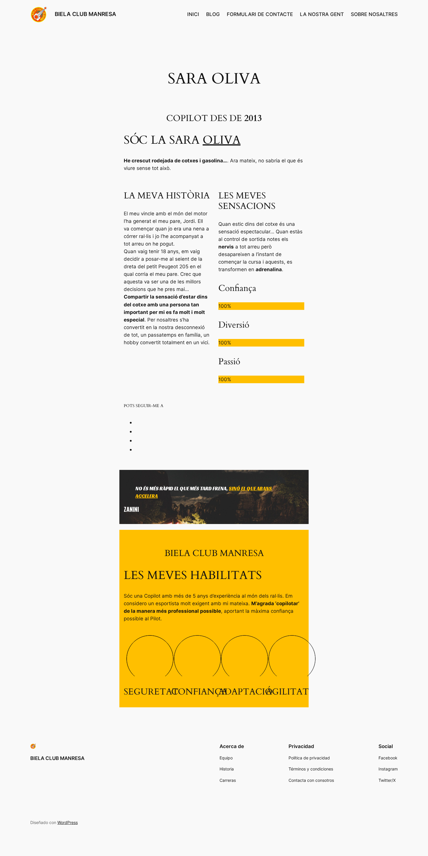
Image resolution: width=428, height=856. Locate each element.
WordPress (67, 822)
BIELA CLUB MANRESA (85, 13)
